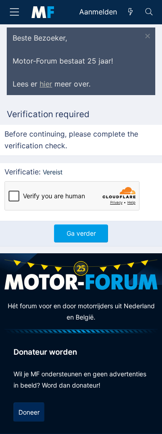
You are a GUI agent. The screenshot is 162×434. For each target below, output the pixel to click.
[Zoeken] (149, 12)
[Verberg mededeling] (146, 37)
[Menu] (14, 12)
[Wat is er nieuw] (131, 12)
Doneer (29, 412)
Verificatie (21, 171)
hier (46, 83)
